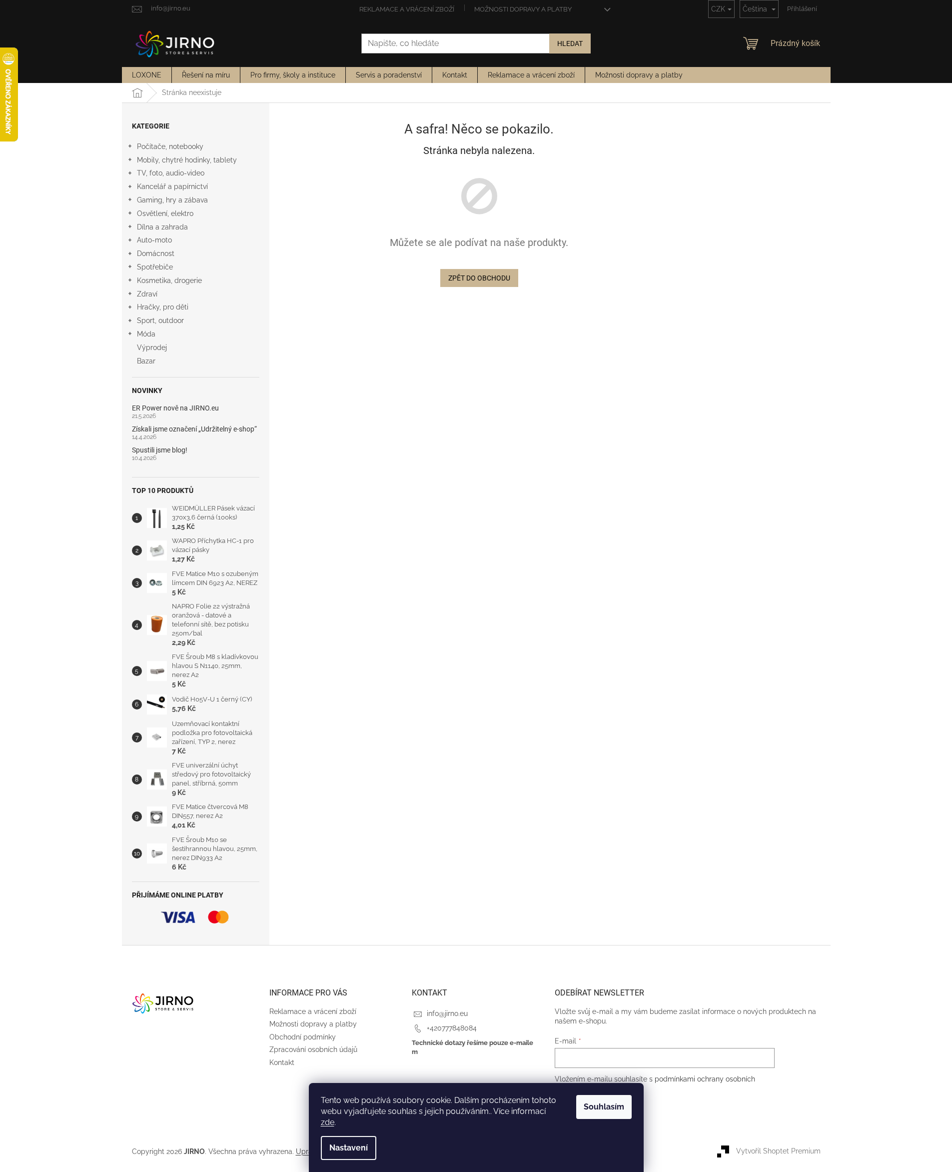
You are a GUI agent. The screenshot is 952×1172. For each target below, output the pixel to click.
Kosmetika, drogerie (169, 280)
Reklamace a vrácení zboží (406, 9)
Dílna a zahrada (162, 227)
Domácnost (155, 254)
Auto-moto (154, 240)
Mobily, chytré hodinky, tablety (187, 160)
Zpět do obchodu (479, 278)
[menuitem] (146, 75)
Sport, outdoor (160, 320)
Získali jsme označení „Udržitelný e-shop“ (194, 429)
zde (327, 1122)
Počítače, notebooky (170, 146)
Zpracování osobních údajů (313, 1050)
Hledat (570, 44)
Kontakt (281, 1062)
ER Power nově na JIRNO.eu (175, 408)
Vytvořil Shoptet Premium (778, 1151)
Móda (146, 334)
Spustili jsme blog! (159, 450)
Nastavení (348, 1147)
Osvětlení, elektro (165, 214)
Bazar (146, 361)
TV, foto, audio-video (170, 173)
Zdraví (147, 294)
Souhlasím (604, 1107)
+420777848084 (452, 1028)
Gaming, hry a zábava (172, 200)
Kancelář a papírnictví (172, 186)
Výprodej (152, 348)
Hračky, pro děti (162, 307)
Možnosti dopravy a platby (523, 9)
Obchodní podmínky (302, 1037)
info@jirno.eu (447, 1014)
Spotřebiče (155, 267)
